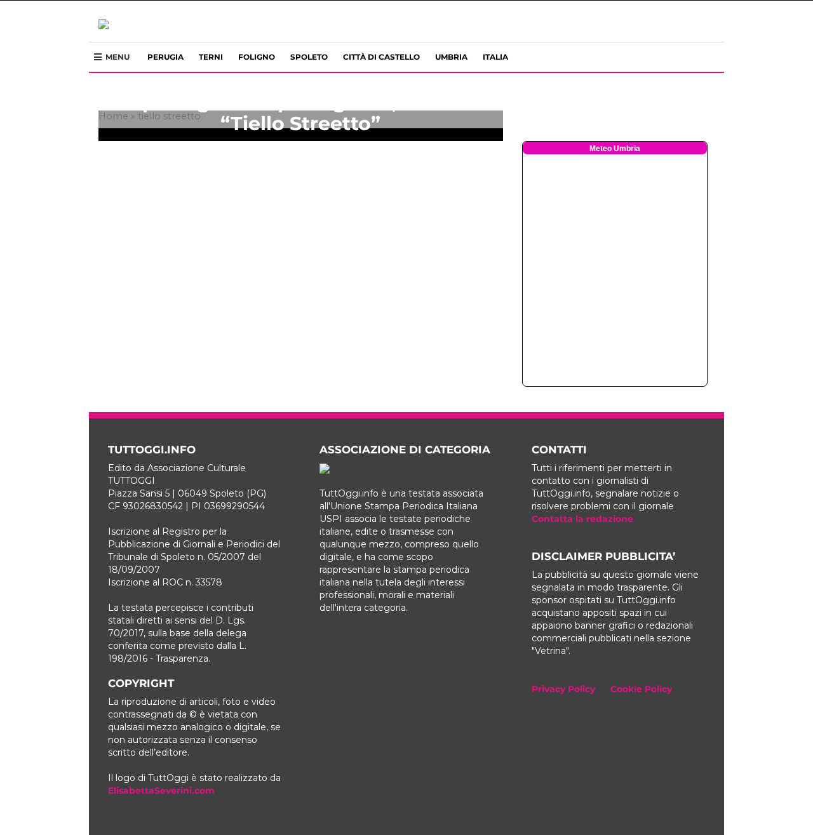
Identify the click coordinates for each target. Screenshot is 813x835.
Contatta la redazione (582, 518)
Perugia (165, 57)
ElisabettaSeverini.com (161, 790)
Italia (495, 57)
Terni (211, 57)
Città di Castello (381, 57)
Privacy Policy (563, 689)
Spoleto (309, 57)
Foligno (256, 57)
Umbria (451, 57)
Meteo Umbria (614, 148)
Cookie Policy (641, 689)
